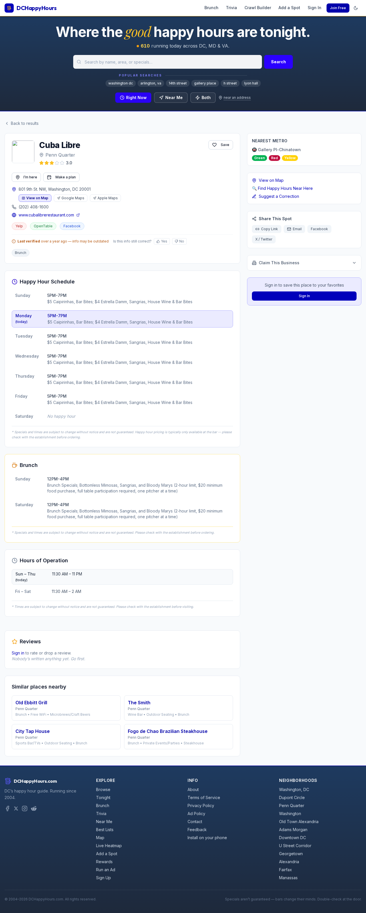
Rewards (104, 861)
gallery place (205, 83)
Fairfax (285, 869)
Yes (164, 241)
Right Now (136, 97)
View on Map (37, 198)
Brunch (211, 7)
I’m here (30, 177)
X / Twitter (263, 239)
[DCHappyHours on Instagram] (24, 808)
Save (225, 145)
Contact (195, 821)
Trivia (231, 7)
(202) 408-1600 (34, 206)
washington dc (120, 83)
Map (100, 837)
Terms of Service (204, 797)
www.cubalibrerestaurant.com (46, 214)
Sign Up (103, 877)
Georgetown (291, 853)
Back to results (25, 123)
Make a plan (65, 177)
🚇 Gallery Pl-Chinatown (276, 149)
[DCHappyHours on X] (16, 808)
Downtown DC (292, 837)
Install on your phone (207, 837)
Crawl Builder (257, 7)
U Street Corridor (295, 845)
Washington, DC (294, 789)
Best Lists (105, 829)
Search (278, 61)
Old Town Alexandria (299, 821)
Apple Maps (108, 198)
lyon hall (251, 83)
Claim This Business (279, 262)
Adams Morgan (293, 829)
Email (297, 229)
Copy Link (269, 229)
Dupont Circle (292, 797)
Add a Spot (289, 7)
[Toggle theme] (355, 8)
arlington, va (150, 83)
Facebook (72, 226)
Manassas (288, 877)
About (193, 789)
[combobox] (167, 62)
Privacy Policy (201, 805)
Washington (290, 813)
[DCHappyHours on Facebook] (7, 808)
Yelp (19, 226)
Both (206, 97)
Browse (103, 789)
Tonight (103, 797)
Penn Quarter (60, 155)
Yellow (290, 158)
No (181, 241)
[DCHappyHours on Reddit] (34, 808)
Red (274, 158)
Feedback (197, 829)
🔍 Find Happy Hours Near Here (282, 188)
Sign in (18, 652)
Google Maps (72, 198)
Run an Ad (105, 869)
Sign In (314, 7)
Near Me (174, 97)
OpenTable (43, 226)
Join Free (338, 8)
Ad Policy (196, 813)
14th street (178, 83)
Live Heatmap (109, 845)
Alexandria (289, 861)
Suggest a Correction (279, 196)
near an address (237, 97)
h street (230, 83)
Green (259, 158)
